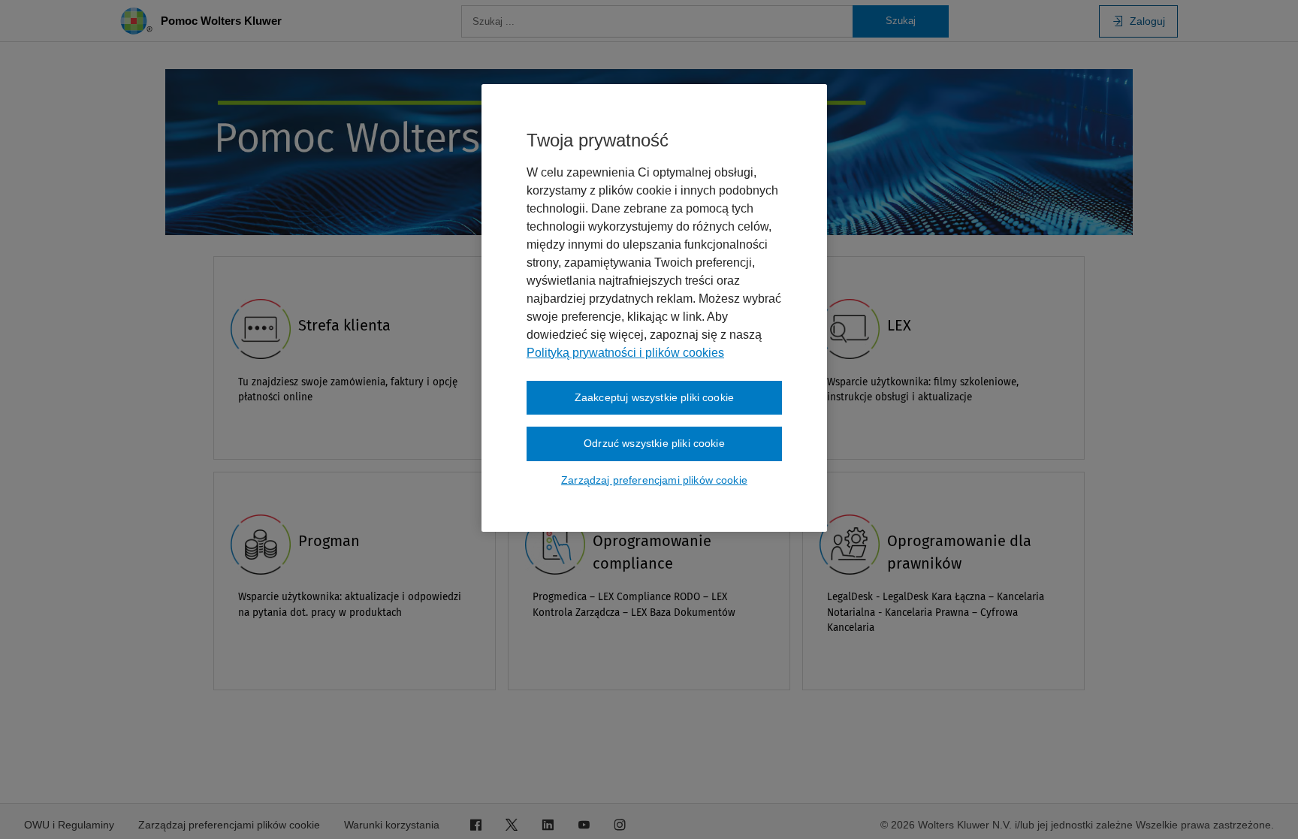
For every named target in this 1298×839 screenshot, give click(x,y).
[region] (654, 308)
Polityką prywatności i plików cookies (625, 352)
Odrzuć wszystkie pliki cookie (654, 443)
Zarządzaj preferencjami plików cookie (654, 480)
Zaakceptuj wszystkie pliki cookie (654, 397)
